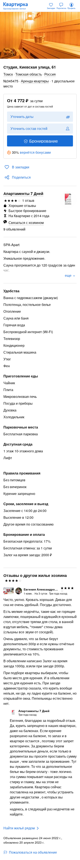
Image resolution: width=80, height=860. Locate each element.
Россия (50, 74)
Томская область (28, 74)
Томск (8, 74)
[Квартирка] (17, 6)
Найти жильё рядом (19, 828)
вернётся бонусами (35, 152)
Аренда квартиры (35, 81)
